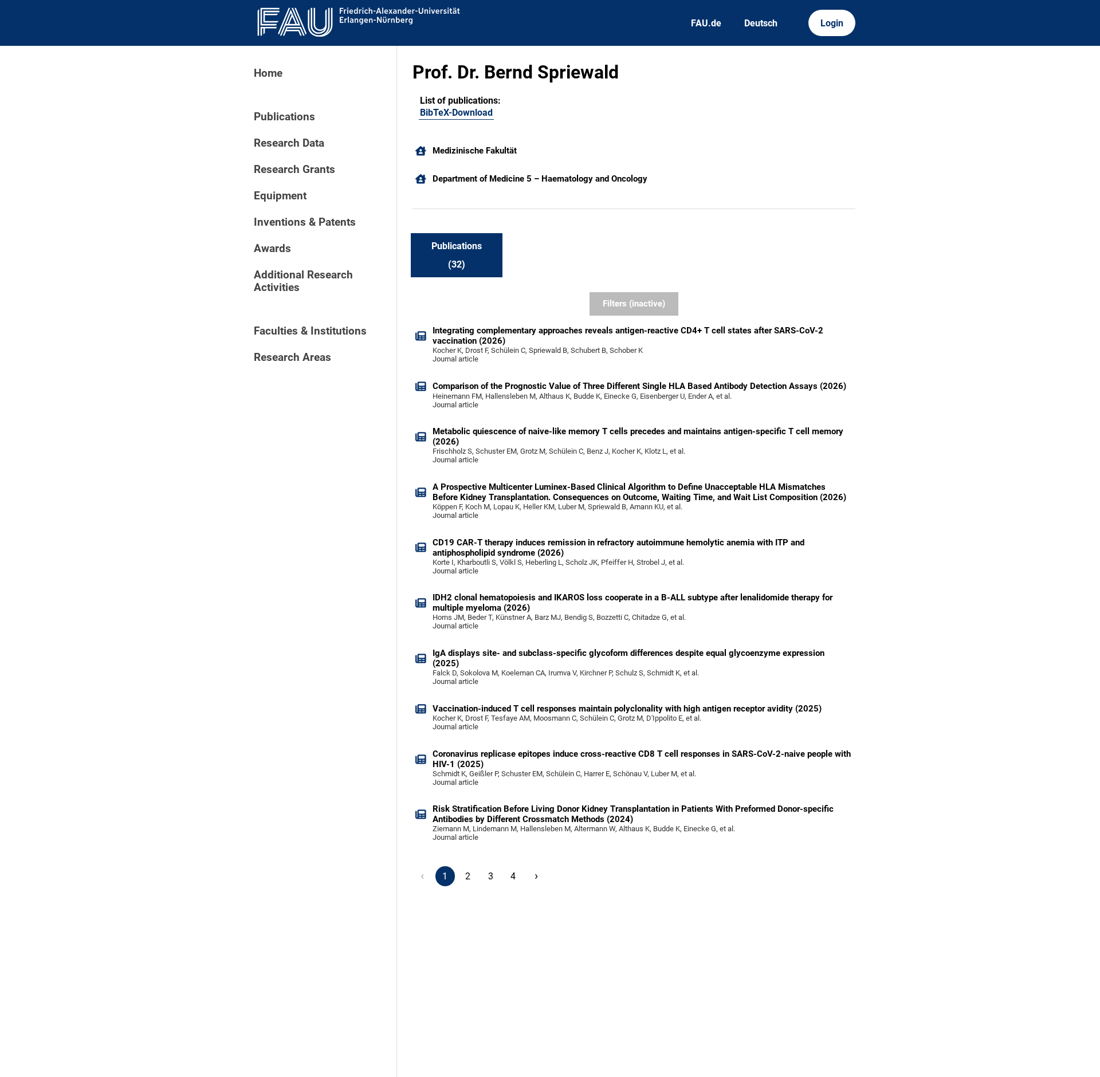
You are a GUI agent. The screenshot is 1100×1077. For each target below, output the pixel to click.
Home (268, 73)
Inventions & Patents (305, 222)
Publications (284, 117)
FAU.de (706, 23)
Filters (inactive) (634, 303)
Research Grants (294, 169)
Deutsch (760, 23)
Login (831, 23)
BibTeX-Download (456, 112)
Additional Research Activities (303, 281)
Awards (272, 248)
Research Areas (292, 357)
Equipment (280, 196)
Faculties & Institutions (310, 331)
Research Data (289, 143)
